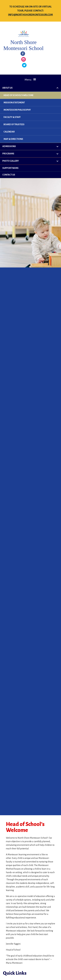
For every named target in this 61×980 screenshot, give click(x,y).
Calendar (9, 132)
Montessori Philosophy (17, 110)
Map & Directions (13, 139)
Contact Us (8, 175)
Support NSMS (10, 168)
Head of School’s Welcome (18, 95)
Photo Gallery (10, 161)
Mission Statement (14, 102)
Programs (8, 153)
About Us (7, 88)
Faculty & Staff (12, 117)
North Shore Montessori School (23, 45)
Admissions (9, 146)
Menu (28, 79)
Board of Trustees (14, 124)
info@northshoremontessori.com (30, 14)
